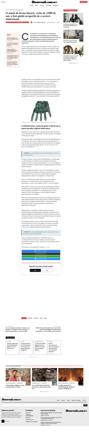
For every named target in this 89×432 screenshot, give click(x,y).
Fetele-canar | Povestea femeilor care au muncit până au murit (70, 41)
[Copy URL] (32, 25)
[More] (37, 25)
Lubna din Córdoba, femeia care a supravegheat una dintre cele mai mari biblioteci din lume (13, 57)
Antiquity (47, 247)
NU (47, 270)
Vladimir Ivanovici (41, 22)
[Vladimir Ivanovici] (31, 22)
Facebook (7, 421)
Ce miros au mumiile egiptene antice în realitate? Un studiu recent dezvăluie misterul (40, 347)
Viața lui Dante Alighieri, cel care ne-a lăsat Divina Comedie (15, 386)
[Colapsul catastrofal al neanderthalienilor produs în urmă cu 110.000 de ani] (70, 377)
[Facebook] (15, 25)
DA (35, 270)
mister (41, 318)
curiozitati (36, 318)
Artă (21, 22)
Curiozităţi (25, 22)
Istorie (10, 9)
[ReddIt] (28, 25)
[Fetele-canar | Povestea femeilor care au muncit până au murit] (73, 36)
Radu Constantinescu (11, 383)
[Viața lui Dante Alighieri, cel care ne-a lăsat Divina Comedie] (18, 377)
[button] (4, 2)
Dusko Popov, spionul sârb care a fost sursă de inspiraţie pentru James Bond (70, 25)
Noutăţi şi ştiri (44, 420)
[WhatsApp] (24, 25)
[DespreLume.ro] (44, 2)
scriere (45, 318)
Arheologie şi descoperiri (18, 9)
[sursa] (23, 97)
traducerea (49, 163)
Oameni (42, 415)
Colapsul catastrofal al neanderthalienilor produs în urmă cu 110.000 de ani (12, 50)
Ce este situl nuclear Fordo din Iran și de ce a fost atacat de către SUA (12, 44)
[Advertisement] (44, 429)
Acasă (7, 9)
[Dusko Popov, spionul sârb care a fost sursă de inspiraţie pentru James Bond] (73, 19)
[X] (19, 25)
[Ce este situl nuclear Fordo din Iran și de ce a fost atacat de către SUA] (44, 377)
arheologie (29, 318)
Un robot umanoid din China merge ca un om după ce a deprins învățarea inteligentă (12, 63)
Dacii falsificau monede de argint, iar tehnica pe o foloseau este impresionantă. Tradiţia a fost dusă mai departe (70, 58)
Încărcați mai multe (32, 356)
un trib (47, 81)
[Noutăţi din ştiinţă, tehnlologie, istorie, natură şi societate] (12, 399)
